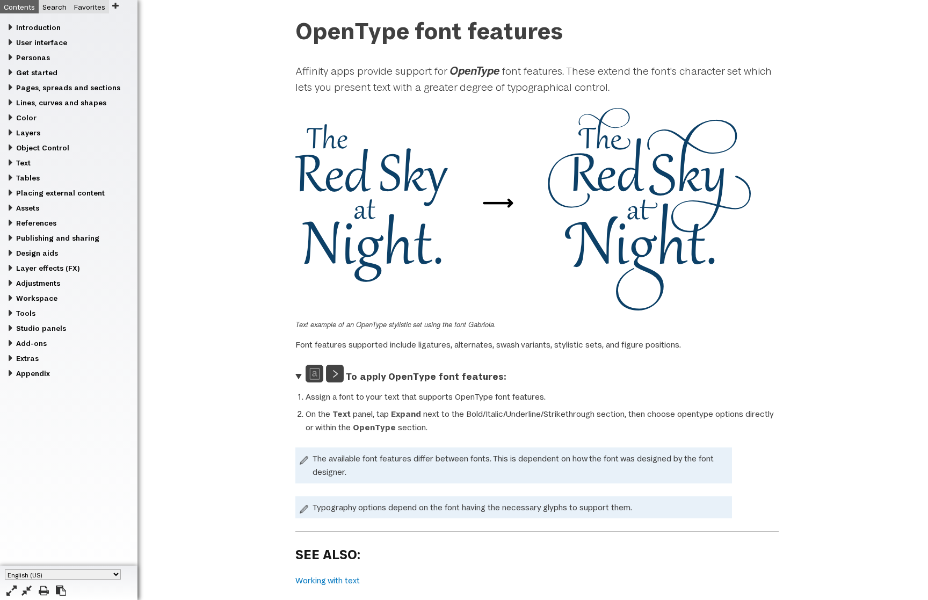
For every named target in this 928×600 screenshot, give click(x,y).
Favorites (89, 7)
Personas (33, 57)
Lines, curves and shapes (61, 102)
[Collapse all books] (26, 590)
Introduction (38, 27)
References (36, 223)
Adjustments (38, 283)
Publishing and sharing (57, 238)
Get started (36, 72)
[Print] (44, 590)
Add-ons (31, 343)
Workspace (36, 298)
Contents (19, 7)
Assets (27, 208)
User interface (41, 42)
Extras (27, 358)
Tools (25, 313)
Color (26, 117)
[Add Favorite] (115, 6)
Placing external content (60, 193)
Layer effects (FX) (47, 268)
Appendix (33, 373)
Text (23, 163)
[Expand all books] (11, 590)
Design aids (37, 253)
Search (54, 7)
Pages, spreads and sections (68, 87)
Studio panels (41, 328)
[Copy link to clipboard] (61, 590)
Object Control (42, 148)
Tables (28, 178)
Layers (28, 133)
